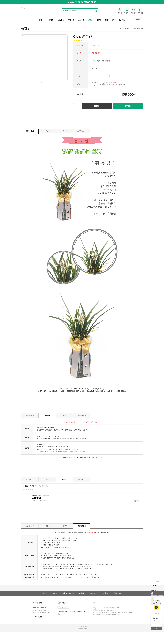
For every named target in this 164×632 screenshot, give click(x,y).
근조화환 (81, 20)
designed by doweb (82, 628)
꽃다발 (51, 20)
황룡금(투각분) (36, 495)
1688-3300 (39, 607)
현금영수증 (105, 593)
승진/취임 (60, 20)
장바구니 (97, 106)
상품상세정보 (30, 131)
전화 (159, 603)
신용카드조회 (117, 593)
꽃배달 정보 (93, 593)
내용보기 (136, 501)
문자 (153, 603)
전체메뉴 (138, 20)
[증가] (108, 76)
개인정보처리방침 (68, 593)
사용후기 (64, 131)
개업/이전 (122, 20)
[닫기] (152, 593)
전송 (152, 598)
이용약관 (55, 593)
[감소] (93, 76)
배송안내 (47, 131)
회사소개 (45, 593)
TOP (155, 628)
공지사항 (81, 593)
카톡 (157, 601)
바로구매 (128, 106)
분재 (113, 20)
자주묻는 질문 (38, 617)
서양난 (98, 20)
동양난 (90, 20)
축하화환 (71, 20)
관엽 (106, 20)
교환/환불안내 (81, 131)
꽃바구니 (42, 20)
